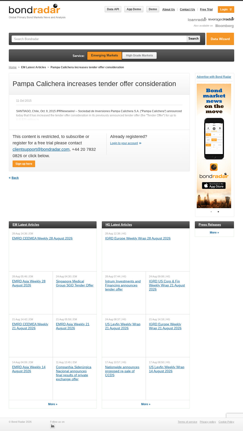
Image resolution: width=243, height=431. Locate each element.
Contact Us (187, 9)
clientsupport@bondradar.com (41, 149)
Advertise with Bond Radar (214, 76)
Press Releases (210, 224)
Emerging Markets (104, 55)
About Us (168, 9)
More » (52, 404)
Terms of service (187, 421)
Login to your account (124, 143)
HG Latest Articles (119, 224)
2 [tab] (218, 211)
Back (15, 177)
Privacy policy (208, 421)
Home (13, 67)
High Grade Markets (139, 55)
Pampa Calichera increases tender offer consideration (87, 67)
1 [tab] (211, 211)
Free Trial (206, 9)
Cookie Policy (226, 421)
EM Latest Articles (33, 67)
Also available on (204, 25)
